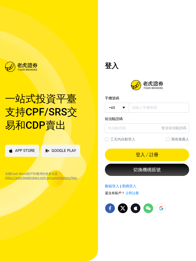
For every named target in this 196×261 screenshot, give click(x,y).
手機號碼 (112, 98)
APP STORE (25, 150)
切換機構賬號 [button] (147, 169)
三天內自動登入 (122, 139)
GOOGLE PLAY (64, 150)
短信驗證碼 (114, 119)
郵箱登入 (112, 186)
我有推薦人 (180, 139)
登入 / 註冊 (147, 154)
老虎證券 (45, 67)
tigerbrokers (147, 85)
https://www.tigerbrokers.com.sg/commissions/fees (41, 178)
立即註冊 (132, 193)
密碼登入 (129, 186)
